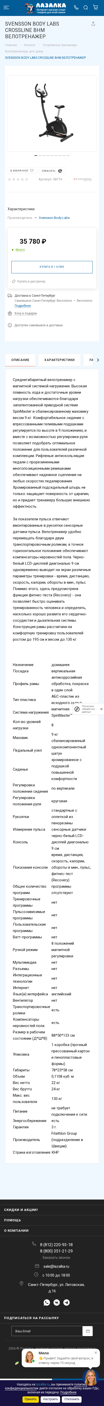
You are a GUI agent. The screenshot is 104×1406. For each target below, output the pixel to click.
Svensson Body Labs (54, 218)
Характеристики (59, 360)
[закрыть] (101, 709)
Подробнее (23, 306)
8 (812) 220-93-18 (56, 1244)
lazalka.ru (43, 1384)
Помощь (12, 1220)
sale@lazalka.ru (56, 1266)
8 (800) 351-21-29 (56, 1251)
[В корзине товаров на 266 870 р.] (95, 8)
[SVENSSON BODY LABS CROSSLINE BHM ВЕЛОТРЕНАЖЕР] (52, 113)
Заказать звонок (56, 1258)
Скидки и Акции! (21, 1210)
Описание (20, 360)
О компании (16, 1230)
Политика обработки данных (88, 709)
